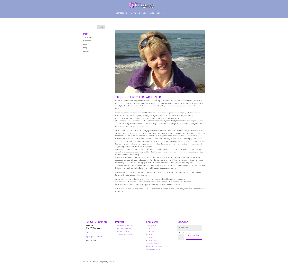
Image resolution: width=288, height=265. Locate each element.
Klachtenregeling (123, 231)
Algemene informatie (124, 228)
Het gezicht (152, 225)
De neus (151, 231)
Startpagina (121, 12)
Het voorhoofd (153, 243)
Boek (145, 12)
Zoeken (101, 27)
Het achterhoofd (154, 249)
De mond (151, 228)
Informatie (135, 12)
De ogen (151, 234)
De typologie (152, 240)
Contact (160, 12)
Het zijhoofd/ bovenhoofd (157, 246)
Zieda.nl (111, 262)
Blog (152, 12)
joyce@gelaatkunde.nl (94, 236)
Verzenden (194, 235)
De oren (151, 237)
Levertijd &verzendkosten (126, 234)
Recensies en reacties (125, 225)
